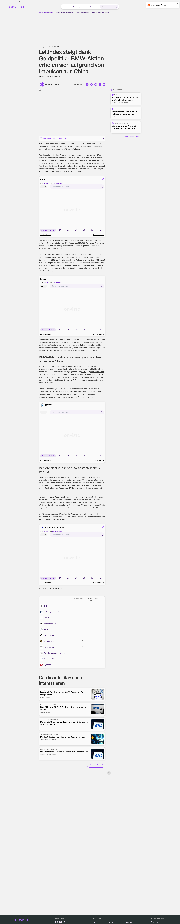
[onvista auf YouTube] (60, 922)
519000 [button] (46, 409)
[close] (177, 3)
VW (74, 380)
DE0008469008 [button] (57, 183)
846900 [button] (46, 183)
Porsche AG (87, 377)
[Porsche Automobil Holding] (42, 653)
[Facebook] (91, 85)
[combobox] (77, 186)
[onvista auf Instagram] (65, 922)
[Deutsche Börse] (42, 659)
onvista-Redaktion (52, 85)
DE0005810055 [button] (57, 531)
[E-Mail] (104, 85)
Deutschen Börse (61, 497)
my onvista (82, 7)
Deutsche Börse (54, 527)
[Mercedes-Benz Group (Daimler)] (42, 623)
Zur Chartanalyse (98, 235)
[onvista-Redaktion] (42, 84)
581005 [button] (46, 531)
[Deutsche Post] (42, 635)
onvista (41, 76)
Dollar (111, 922)
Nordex (74, 516)
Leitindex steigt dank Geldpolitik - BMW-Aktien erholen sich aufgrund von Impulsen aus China (82, 13)
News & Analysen (44, 13)
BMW (83, 371)
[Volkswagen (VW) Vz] (42, 612)
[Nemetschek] (42, 647)
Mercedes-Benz (97, 371)
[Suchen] (116, 7)
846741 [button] (46, 283)
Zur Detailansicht (45, 235)
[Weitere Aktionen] (103, 605)
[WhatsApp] (95, 85)
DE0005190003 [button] (57, 409)
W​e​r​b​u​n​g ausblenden (108, 28)
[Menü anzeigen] (64, 7)
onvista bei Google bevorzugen (55, 138)
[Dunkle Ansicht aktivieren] (19, 1)
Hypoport (89, 514)
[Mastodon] (87, 85)
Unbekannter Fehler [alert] (157, 5)
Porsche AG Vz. (50, 641)
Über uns (154, 922)
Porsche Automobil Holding (54, 653)
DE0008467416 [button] (56, 283)
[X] (100, 85)
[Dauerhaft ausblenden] (103, 138)
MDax (45, 240)
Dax (57, 146)
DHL (53, 477)
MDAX (43, 278)
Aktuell (71, 7)
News (51, 13)
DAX (42, 179)
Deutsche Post (49, 635)
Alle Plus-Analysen (132, 136)
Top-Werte (129, 922)
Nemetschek (49, 647)
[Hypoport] (42, 664)
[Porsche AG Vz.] (42, 641)
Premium (93, 7)
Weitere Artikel (96, 765)
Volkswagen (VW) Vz (52, 612)
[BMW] (42, 629)
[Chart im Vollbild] (103, 179)
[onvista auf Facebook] (56, 922)
